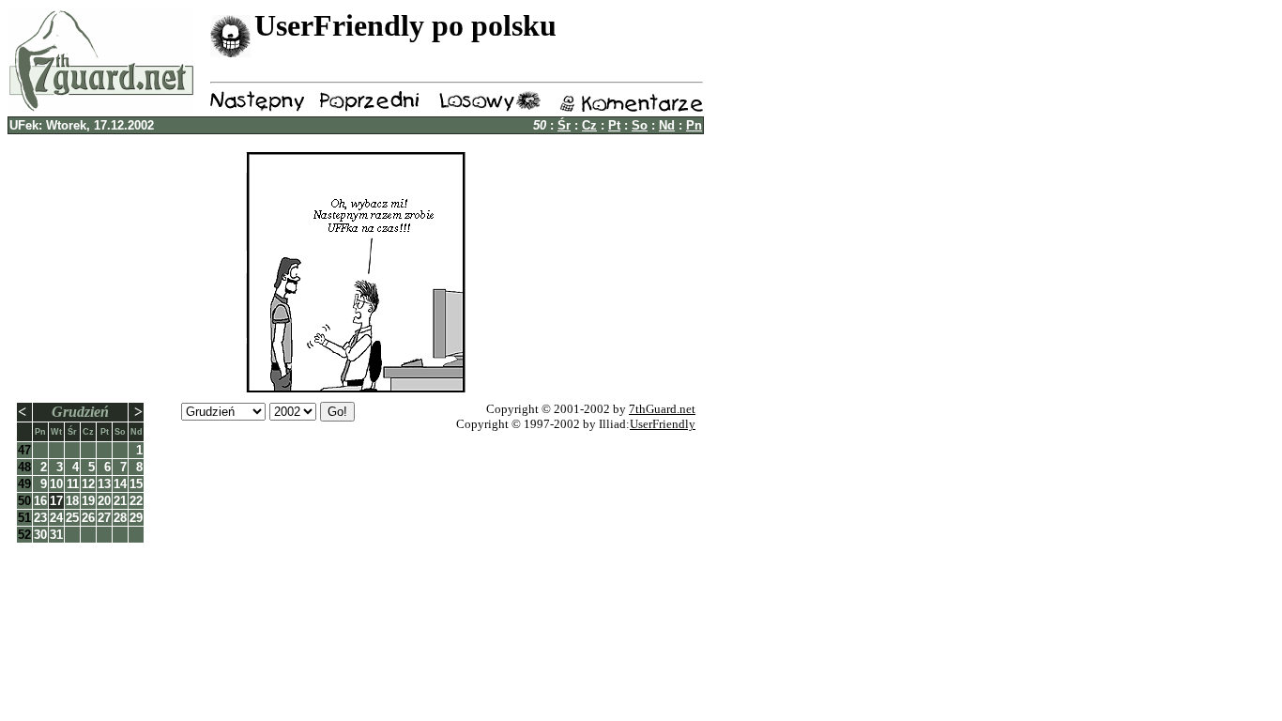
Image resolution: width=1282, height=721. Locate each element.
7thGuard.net (662, 409)
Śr (564, 125)
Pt (614, 125)
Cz (589, 125)
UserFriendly (662, 424)
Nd (667, 125)
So (640, 125)
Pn (694, 125)
